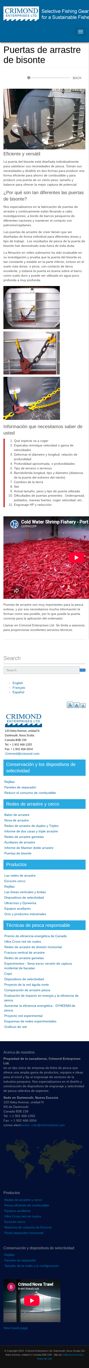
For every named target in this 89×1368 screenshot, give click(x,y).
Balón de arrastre (16, 815)
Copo (8, 973)
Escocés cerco (14, 881)
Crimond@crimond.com (21, 753)
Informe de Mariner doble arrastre (28, 848)
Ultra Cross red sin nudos (22, 941)
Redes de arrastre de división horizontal (33, 947)
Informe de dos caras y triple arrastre (31, 831)
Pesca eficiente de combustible (26, 1205)
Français (19, 687)
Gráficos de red (15, 1027)
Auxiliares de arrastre (19, 842)
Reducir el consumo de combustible (30, 793)
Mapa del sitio (44, 1358)
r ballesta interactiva (73, 1354)
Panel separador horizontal (23, 1233)
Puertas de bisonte (17, 853)
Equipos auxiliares (17, 908)
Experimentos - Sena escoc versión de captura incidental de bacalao (38, 966)
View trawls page (15, 1328)
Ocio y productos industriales (25, 914)
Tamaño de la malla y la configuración (31, 1266)
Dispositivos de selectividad (24, 897)
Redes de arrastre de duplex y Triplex (31, 826)
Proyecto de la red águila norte (26, 984)
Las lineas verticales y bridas (25, 892)
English (18, 683)
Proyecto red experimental (23, 1016)
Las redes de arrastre (20, 875)
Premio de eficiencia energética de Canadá (35, 936)
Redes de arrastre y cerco (23, 1200)
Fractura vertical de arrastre (24, 952)
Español (18, 692)
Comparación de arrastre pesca (27, 990)
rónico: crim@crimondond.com (43, 1125)
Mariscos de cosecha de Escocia (28, 1227)
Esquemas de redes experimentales (30, 1021)
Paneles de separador (20, 787)
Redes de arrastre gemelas (24, 837)
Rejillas (9, 782)
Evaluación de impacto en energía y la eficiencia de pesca (41, 998)
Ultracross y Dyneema (20, 903)
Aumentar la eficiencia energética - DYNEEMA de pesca (39, 1008)
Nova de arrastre (16, 820)
